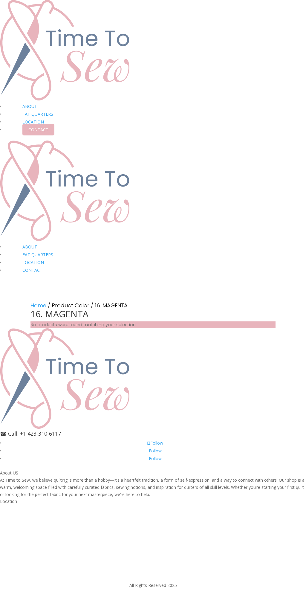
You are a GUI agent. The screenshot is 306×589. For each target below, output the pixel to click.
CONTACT (38, 129)
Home (38, 305)
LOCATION (33, 122)
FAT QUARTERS (37, 114)
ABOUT (29, 106)
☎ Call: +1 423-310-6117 (30, 433)
